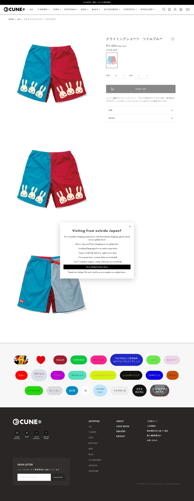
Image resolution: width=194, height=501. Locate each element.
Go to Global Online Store (97, 267)
